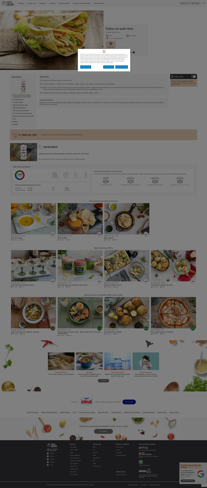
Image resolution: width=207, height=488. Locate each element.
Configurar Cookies (85, 67)
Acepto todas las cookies (121, 67)
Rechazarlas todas (109, 67)
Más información (110, 62)
